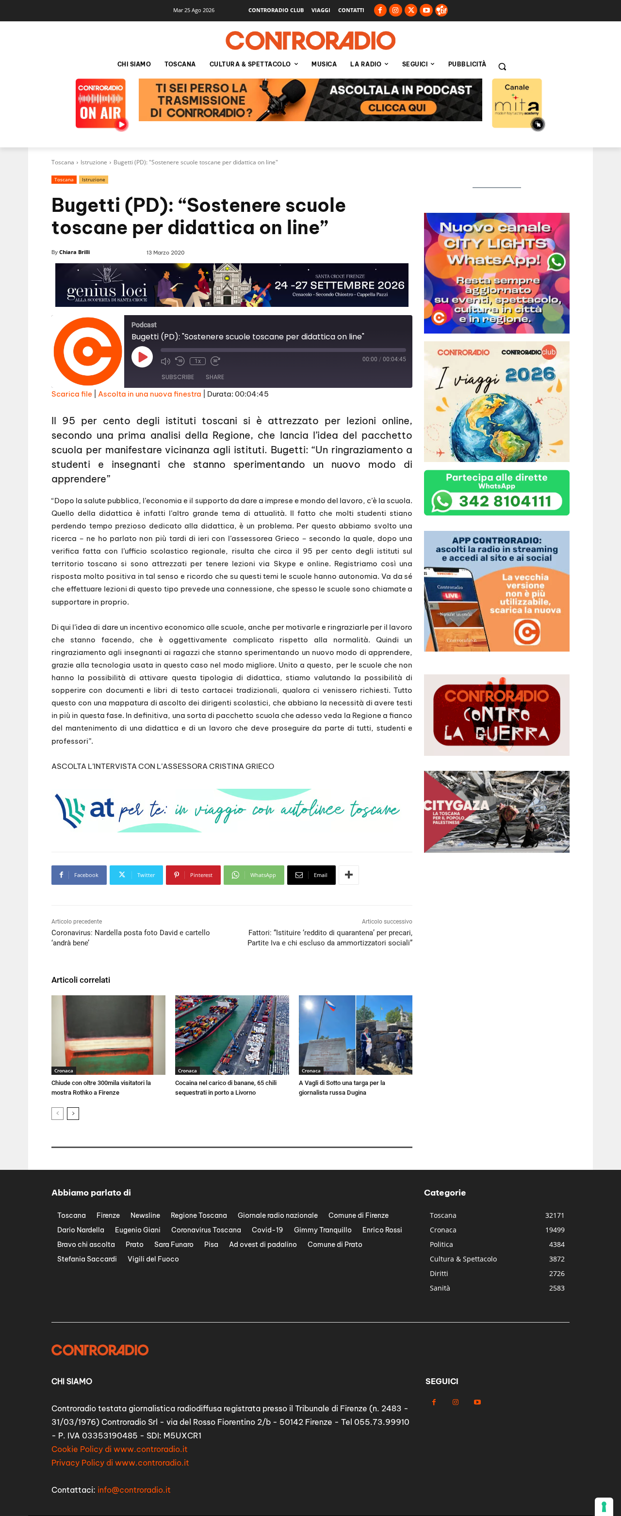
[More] (349, 875)
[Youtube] (426, 10)
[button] (502, 66)
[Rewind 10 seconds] (180, 361)
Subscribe (178, 377)
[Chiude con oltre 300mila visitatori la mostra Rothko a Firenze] (108, 1035)
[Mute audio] (165, 361)
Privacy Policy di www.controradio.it (120, 1463)
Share (215, 377)
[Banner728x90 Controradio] (228, 829)
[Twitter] (411, 10)
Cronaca (63, 1070)
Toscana (62, 162)
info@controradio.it (134, 1490)
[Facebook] (380, 10)
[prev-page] (57, 1113)
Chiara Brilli (74, 251)
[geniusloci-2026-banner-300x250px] (497, 459)
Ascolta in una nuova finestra (149, 394)
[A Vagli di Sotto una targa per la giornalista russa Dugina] (356, 1035)
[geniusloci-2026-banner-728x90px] (310, 118)
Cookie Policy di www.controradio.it (119, 1449)
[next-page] (73, 1113)
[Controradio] (310, 40)
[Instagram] (395, 10)
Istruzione (94, 162)
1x (198, 361)
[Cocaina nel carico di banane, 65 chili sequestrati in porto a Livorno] (232, 1035)
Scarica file (71, 394)
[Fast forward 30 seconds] (215, 361)
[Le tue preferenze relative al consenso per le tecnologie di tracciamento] (604, 1507)
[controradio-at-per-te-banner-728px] (232, 304)
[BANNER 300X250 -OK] (497, 649)
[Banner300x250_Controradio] (497, 330)
